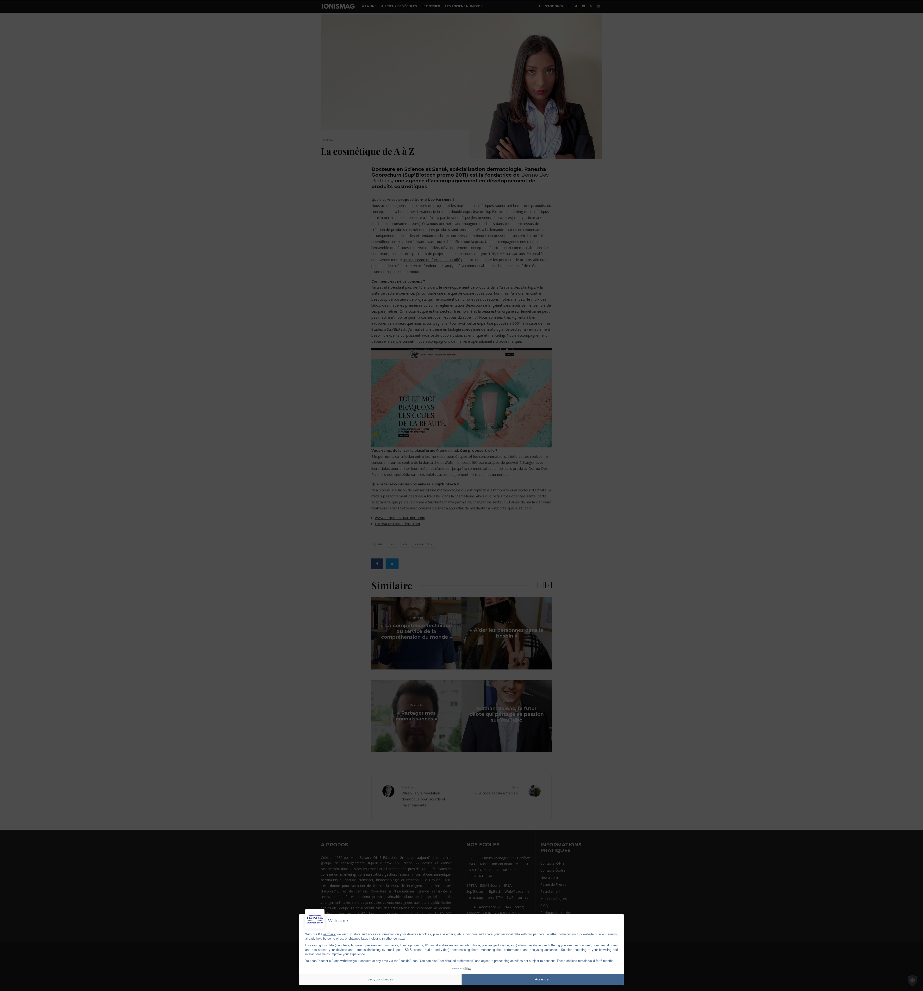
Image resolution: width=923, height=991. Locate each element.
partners (329, 934)
